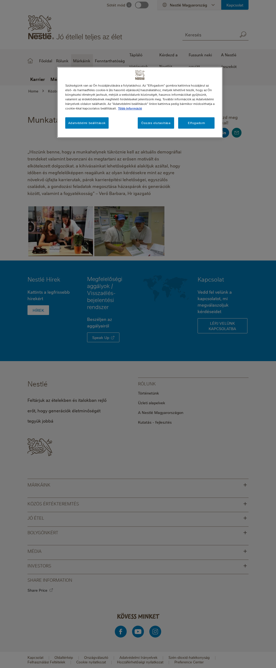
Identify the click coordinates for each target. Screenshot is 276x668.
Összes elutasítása (155, 123)
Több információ (130, 108)
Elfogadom (196, 123)
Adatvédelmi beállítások (87, 123)
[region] (140, 102)
